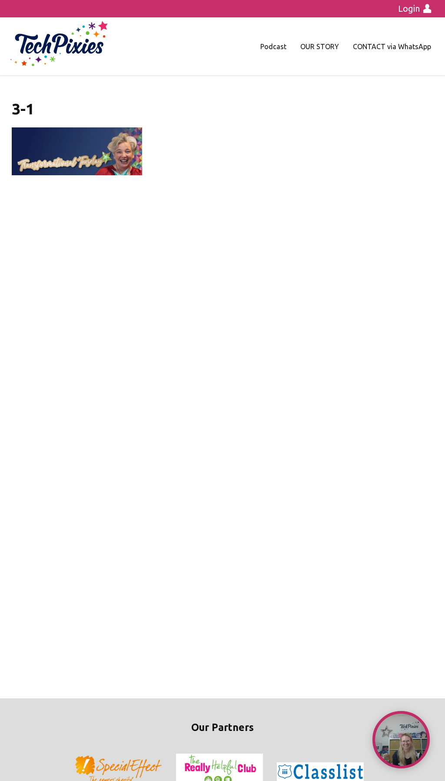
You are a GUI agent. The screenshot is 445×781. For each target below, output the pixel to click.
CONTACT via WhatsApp (392, 46)
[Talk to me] (401, 739)
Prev (82, 772)
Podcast (273, 46)
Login (409, 8)
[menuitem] (273, 46)
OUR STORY (319, 46)
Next (363, 772)
